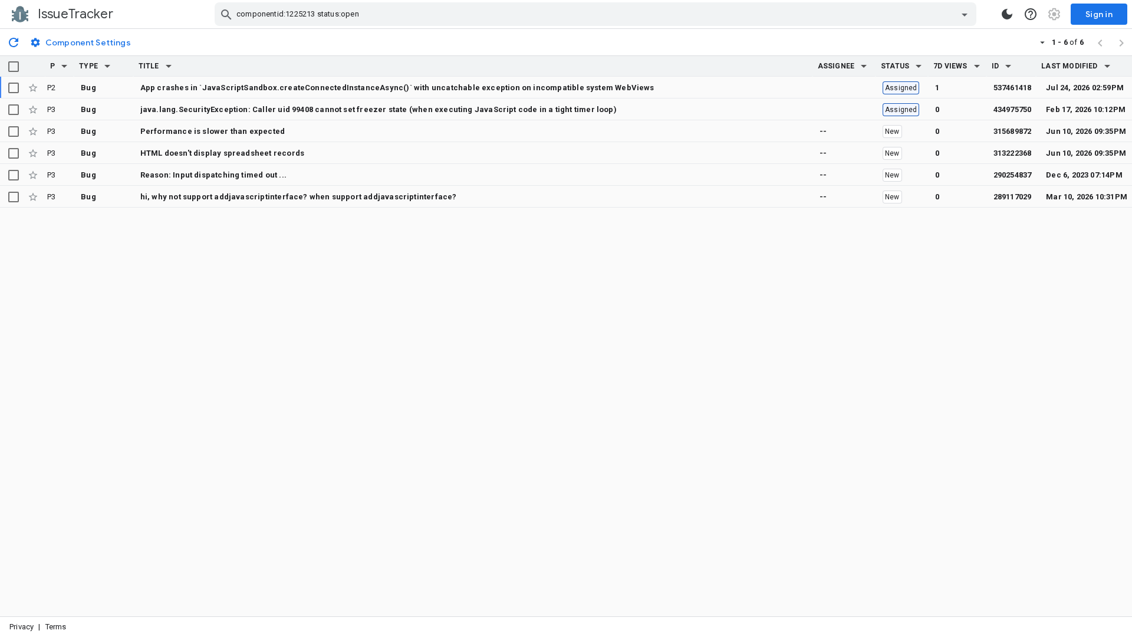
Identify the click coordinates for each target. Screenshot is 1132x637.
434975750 (1012, 109)
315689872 (1012, 131)
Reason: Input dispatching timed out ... (213, 174)
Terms (56, 626)
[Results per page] (1042, 41)
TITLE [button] (149, 66)
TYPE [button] (88, 66)
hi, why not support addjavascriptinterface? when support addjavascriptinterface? (298, 196)
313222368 (1012, 153)
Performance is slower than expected (212, 131)
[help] (1030, 14)
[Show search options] (964, 14)
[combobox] (596, 14)
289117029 (1012, 196)
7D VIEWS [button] (950, 66)
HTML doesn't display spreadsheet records (222, 153)
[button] (64, 66)
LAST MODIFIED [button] (1069, 66)
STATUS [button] (895, 66)
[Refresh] (13, 41)
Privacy (21, 626)
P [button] (52, 66)
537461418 (1012, 87)
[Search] (226, 14)
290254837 (1012, 174)
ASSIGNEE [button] (836, 66)
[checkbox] (13, 66)
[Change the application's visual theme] (1007, 14)
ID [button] (995, 66)
